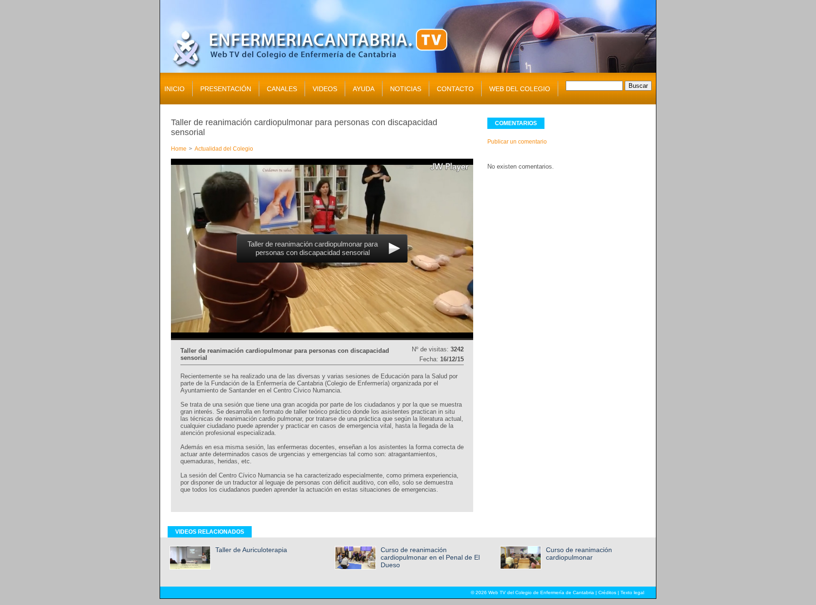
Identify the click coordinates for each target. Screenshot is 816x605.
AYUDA (363, 89)
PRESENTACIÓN (225, 89)
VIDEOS (325, 89)
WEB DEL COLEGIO (519, 89)
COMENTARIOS (516, 123)
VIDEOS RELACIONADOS (209, 531)
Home (179, 148)
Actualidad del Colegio (224, 148)
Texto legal (632, 592)
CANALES (282, 89)
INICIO (174, 89)
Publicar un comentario (517, 141)
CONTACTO (455, 89)
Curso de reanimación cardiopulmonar (579, 553)
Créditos (607, 592)
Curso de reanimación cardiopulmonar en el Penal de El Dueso (430, 557)
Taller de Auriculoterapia (251, 550)
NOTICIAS (405, 89)
